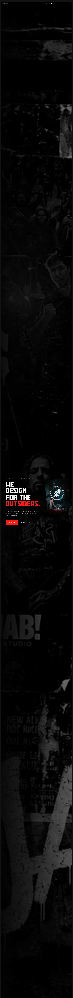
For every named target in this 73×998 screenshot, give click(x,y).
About (30, 3)
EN (54, 3)
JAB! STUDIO (5, 3)
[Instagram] (46, 3)
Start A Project (25, 522)
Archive (19, 3)
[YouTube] (51, 3)
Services (24, 3)
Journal (36, 3)
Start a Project (65, 3)
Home (13, 3)
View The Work (12, 522)
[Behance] (49, 3)
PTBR (57, 3)
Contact (42, 3)
